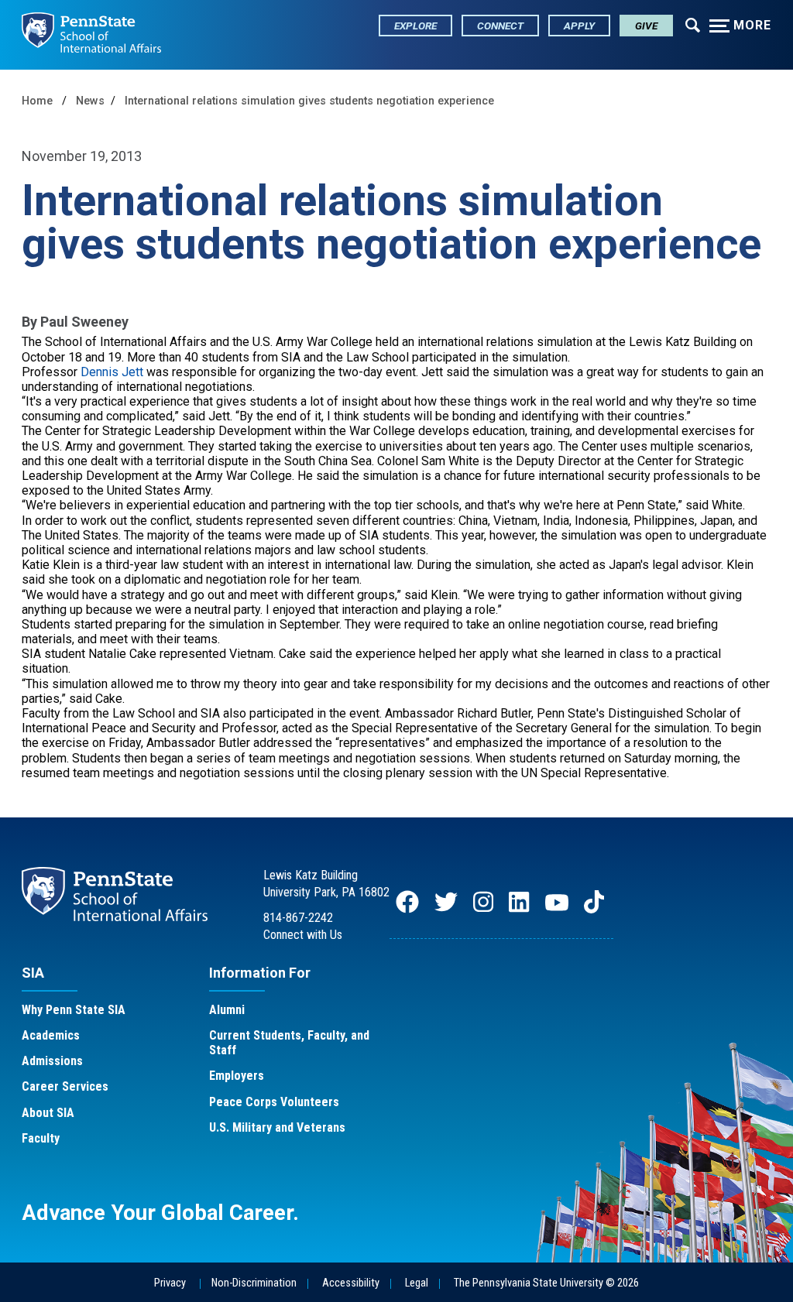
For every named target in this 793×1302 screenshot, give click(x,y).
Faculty (41, 1138)
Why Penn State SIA (73, 1009)
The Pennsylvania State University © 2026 (546, 1283)
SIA (33, 973)
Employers (236, 1075)
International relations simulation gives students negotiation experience (309, 101)
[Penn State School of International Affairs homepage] (91, 35)
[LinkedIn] (519, 909)
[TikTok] (595, 909)
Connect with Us (302, 934)
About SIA (48, 1112)
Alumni (227, 1009)
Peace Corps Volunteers (274, 1102)
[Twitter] (446, 909)
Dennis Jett (112, 372)
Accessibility (350, 1283)
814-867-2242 (298, 917)
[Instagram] (483, 909)
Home (37, 101)
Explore (415, 25)
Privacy (170, 1283)
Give (646, 25)
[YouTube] (556, 909)
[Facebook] (407, 909)
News (90, 101)
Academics (51, 1035)
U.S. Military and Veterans (277, 1127)
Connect (500, 25)
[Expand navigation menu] (692, 24)
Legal (416, 1283)
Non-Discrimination (254, 1283)
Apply (579, 25)
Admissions (52, 1061)
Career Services (65, 1086)
